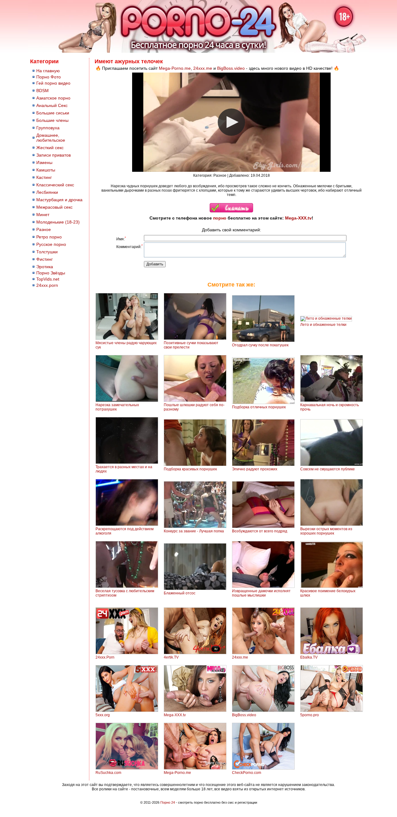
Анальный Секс (52, 105)
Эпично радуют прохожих (254, 469)
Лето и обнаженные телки (323, 324)
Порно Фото (48, 76)
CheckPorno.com (246, 772)
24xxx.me (202, 68)
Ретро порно (49, 236)
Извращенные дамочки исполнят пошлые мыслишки (261, 593)
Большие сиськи (52, 112)
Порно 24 (167, 802)
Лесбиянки (47, 192)
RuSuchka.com (108, 772)
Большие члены (52, 120)
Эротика (44, 266)
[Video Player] (231, 122)
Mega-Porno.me (175, 68)
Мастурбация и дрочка (59, 199)
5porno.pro (309, 715)
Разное (43, 229)
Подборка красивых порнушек (190, 469)
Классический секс (55, 184)
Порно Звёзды (50, 272)
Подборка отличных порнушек (259, 407)
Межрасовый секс (54, 207)
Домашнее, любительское (50, 138)
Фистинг (44, 259)
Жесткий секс (50, 147)
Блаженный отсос (179, 593)
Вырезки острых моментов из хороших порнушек (326, 531)
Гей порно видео (53, 83)
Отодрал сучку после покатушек (260, 345)
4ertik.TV (171, 657)
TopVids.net (47, 279)
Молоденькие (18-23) (58, 222)
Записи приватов (53, 155)
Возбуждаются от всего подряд (259, 531)
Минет (42, 214)
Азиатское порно (53, 97)
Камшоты (45, 169)
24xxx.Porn (105, 657)
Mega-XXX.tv (298, 217)
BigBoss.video (231, 68)
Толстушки (47, 251)
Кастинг (44, 177)
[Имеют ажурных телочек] (231, 211)
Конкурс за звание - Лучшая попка (194, 531)
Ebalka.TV (309, 657)
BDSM (42, 90)
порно (219, 217)
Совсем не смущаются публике (327, 469)
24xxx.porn (47, 285)
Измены (44, 162)
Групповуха (48, 127)
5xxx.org (103, 715)
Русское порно (51, 244)
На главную (48, 70)
